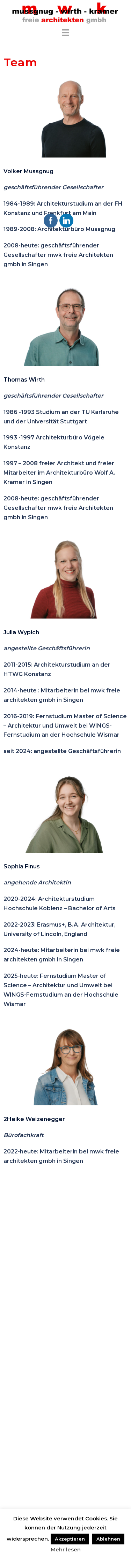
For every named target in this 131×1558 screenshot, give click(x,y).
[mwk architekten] (65, 13)
